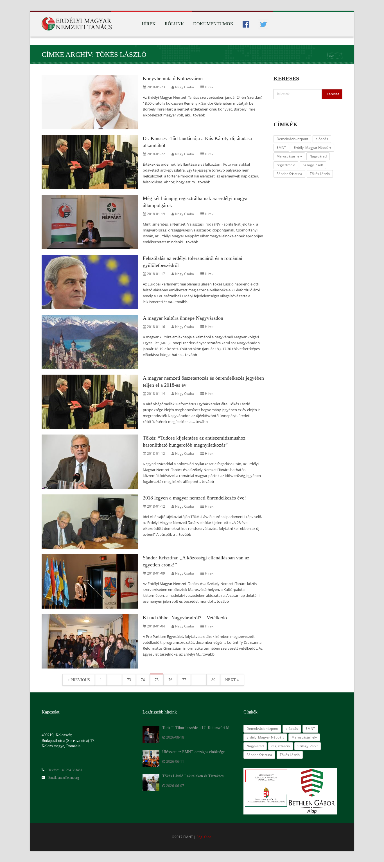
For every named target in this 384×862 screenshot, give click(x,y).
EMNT (332, 56)
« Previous (78, 680)
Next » (232, 680)
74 (143, 680)
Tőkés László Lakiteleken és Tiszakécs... (194, 776)
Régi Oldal (204, 836)
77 (184, 680)
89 (213, 680)
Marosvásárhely (289, 156)
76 (170, 680)
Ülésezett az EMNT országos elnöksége (193, 752)
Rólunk (174, 23)
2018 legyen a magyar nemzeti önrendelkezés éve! (194, 498)
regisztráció (286, 165)
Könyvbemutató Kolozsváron (173, 78)
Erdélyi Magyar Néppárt (312, 147)
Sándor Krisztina (289, 173)
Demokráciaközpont (292, 138)
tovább (199, 115)
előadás (322, 138)
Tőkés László (320, 173)
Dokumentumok (213, 23)
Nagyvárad (318, 156)
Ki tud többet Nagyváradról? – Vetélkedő (185, 617)
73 (129, 680)
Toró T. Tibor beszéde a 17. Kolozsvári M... (197, 728)
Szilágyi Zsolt (313, 165)
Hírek (149, 23)
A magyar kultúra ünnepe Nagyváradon (183, 318)
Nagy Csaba (184, 87)
